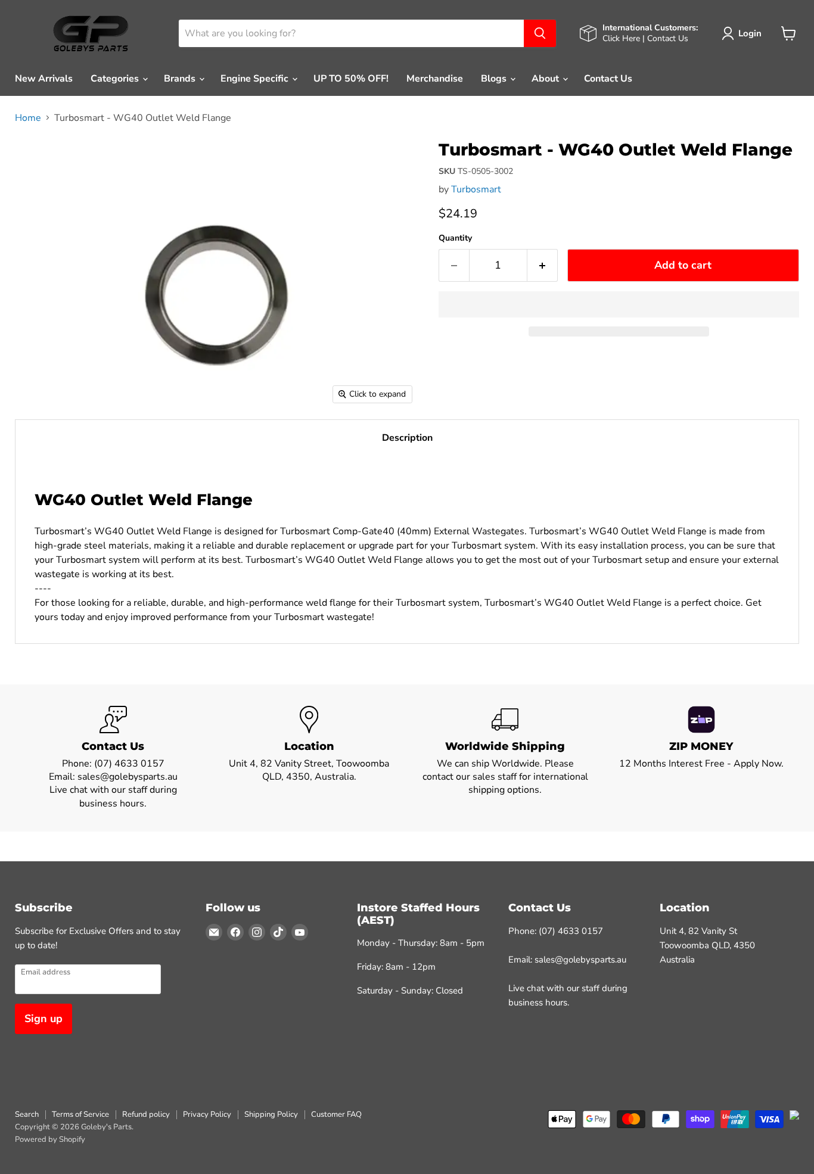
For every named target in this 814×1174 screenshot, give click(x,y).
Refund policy (146, 1114)
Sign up (43, 1018)
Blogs (495, 78)
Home (28, 118)
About (546, 78)
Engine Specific (255, 78)
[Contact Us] (113, 758)
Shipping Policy (271, 1114)
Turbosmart (476, 189)
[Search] (540, 33)
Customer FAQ (336, 1114)
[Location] (309, 758)
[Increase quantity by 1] (542, 265)
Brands (181, 78)
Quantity (455, 238)
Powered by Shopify (50, 1139)
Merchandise (434, 78)
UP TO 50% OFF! (351, 78)
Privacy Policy (207, 1114)
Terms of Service (80, 1114)
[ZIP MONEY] (701, 758)
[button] (619, 304)
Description (407, 437)
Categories (116, 78)
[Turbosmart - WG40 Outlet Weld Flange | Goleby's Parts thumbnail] (37, 157)
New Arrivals (44, 78)
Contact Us (608, 78)
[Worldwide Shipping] (505, 758)
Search (27, 1114)
